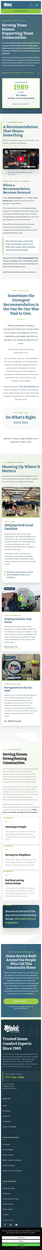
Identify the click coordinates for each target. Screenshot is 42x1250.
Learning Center (9, 1188)
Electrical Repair (9, 1165)
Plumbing (6, 1111)
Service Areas (8, 1204)
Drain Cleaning (8, 1155)
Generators (7, 1121)
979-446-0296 (14, 1077)
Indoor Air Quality (9, 1127)
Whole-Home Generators (12, 1171)
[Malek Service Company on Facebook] (5, 1224)
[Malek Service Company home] (9, 5)
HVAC (5, 1106)
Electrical (6, 1116)
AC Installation (8, 1150)
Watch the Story (12, 647)
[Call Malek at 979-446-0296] (31, 5)
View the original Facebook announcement (20, 272)
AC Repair (6, 1144)
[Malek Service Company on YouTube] (16, 1224)
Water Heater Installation (12, 1160)
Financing (6, 1193)
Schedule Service (21, 11)
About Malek (8, 1209)
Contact (5, 1215)
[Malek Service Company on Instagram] (10, 1224)
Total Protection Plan (11, 1199)
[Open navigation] (37, 5)
